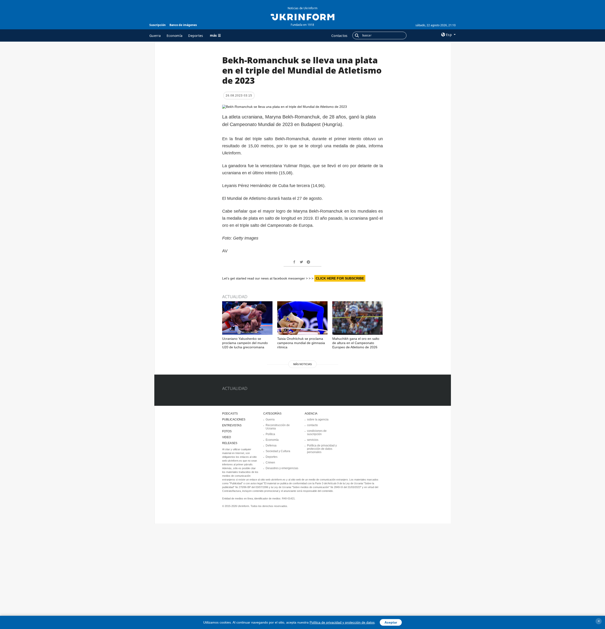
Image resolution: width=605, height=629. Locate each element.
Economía (174, 35)
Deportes (195, 35)
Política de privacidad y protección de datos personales (322, 449)
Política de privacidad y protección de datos (342, 622)
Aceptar (391, 622)
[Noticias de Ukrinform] (302, 16)
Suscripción (157, 25)
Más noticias (302, 364)
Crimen (270, 462)
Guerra (155, 35)
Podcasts (230, 413)
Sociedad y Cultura (278, 451)
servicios (312, 439)
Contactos (339, 35)
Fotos (227, 431)
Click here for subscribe (340, 278)
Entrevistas (232, 425)
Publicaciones (233, 419)
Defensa (271, 445)
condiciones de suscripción (317, 432)
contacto (312, 425)
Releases (229, 443)
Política (270, 434)
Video (226, 437)
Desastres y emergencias (282, 468)
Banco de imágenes (183, 25)
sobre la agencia (317, 419)
